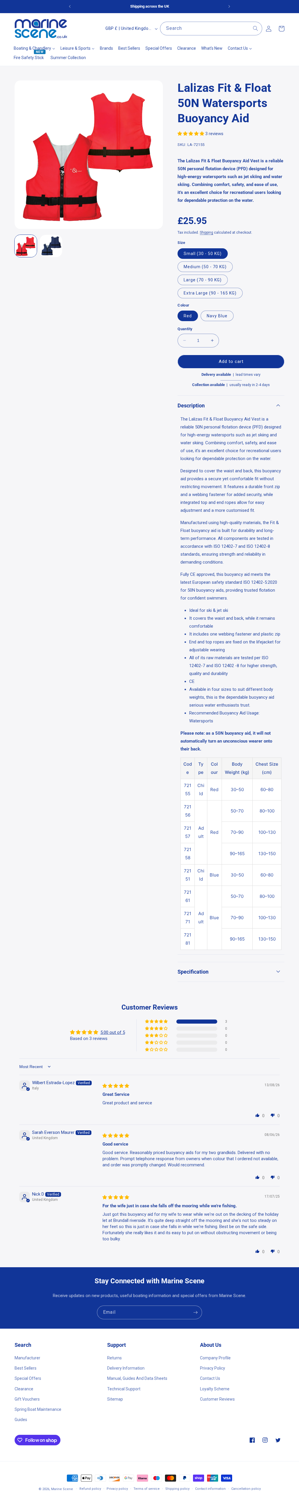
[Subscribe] (195, 1312)
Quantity (185, 329)
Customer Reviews (217, 1399)
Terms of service (146, 1489)
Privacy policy (117, 1489)
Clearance (24, 1389)
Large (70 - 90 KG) (203, 280)
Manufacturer (27, 1358)
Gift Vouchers (27, 1399)
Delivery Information (126, 1368)
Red (188, 316)
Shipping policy (177, 1489)
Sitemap (115, 1399)
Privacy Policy (212, 1368)
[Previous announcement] (69, 6)
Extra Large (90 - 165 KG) (210, 293)
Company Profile (215, 1358)
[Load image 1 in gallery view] (26, 246)
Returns (114, 1358)
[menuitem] (34, 48)
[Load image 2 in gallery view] (51, 246)
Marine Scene (62, 1489)
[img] (115, 1086)
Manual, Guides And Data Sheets (137, 1378)
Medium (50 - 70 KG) (205, 266)
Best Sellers (25, 1368)
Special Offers (28, 1378)
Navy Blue (217, 316)
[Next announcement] (229, 6)
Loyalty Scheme (215, 1389)
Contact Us (210, 1378)
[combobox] (211, 28)
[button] (191, 133)
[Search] (255, 28)
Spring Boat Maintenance (38, 1409)
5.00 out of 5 (112, 1032)
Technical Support (123, 1389)
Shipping (206, 232)
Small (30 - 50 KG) (203, 253)
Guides (21, 1419)
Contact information (210, 1489)
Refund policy (90, 1489)
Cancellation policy (246, 1489)
